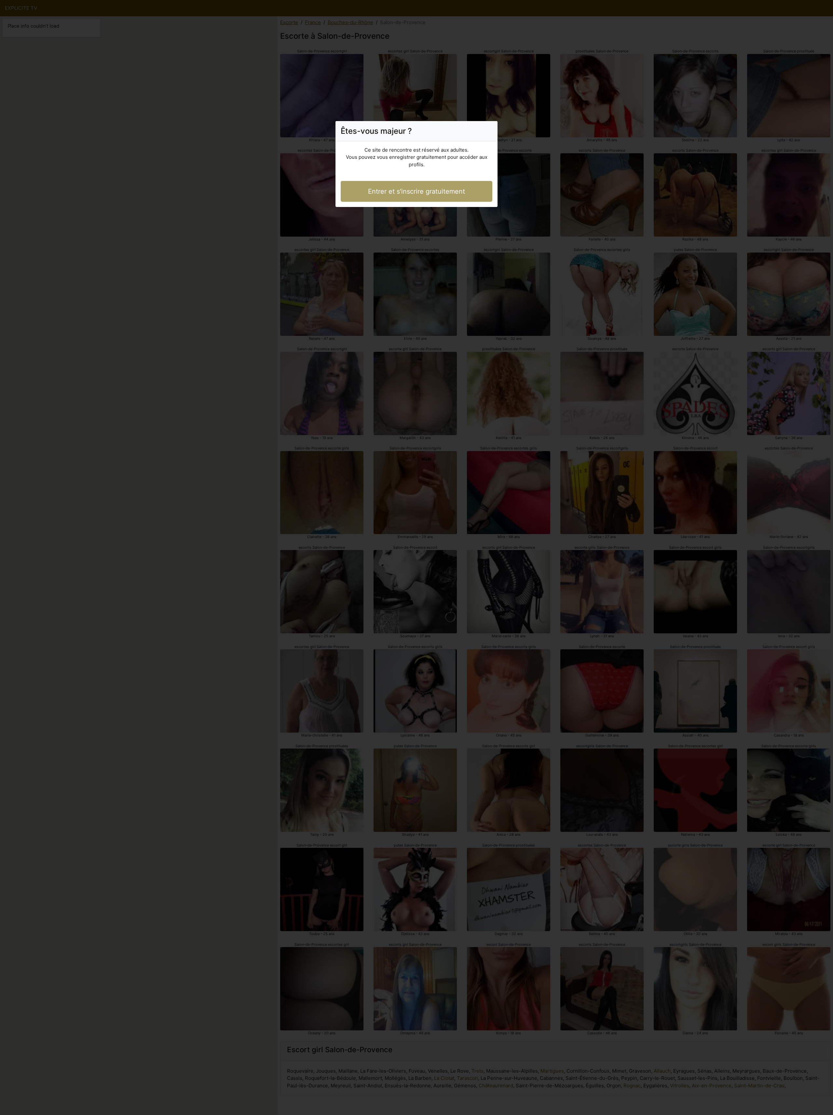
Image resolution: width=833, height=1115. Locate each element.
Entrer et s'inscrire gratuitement (416, 191)
